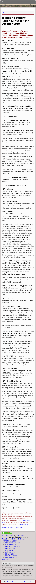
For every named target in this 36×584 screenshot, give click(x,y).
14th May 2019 (10, 552)
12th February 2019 (11, 558)
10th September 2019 (12, 547)
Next (13, 13)
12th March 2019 (11, 556)
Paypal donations (22, 524)
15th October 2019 (11, 545)
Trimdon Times (11, 582)
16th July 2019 (10, 548)
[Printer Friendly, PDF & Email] (7, 533)
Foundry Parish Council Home (13, 539)
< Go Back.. (6, 560)
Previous (6, 13)
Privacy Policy (28, 582)
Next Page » (20, 527)
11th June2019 (10, 550)
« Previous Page (7, 527)
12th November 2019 (12, 543)
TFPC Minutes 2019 (10, 541)
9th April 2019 (10, 554)
